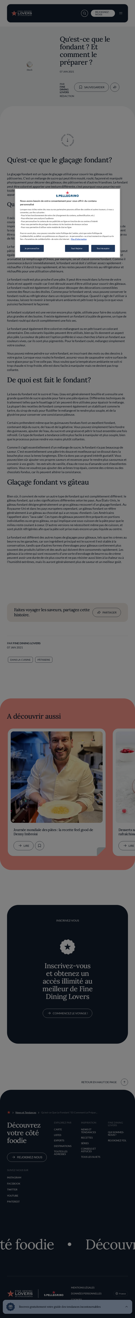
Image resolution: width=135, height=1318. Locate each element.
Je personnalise (32, 248)
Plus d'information (79, 239)
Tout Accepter (103, 248)
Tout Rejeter (77, 248)
